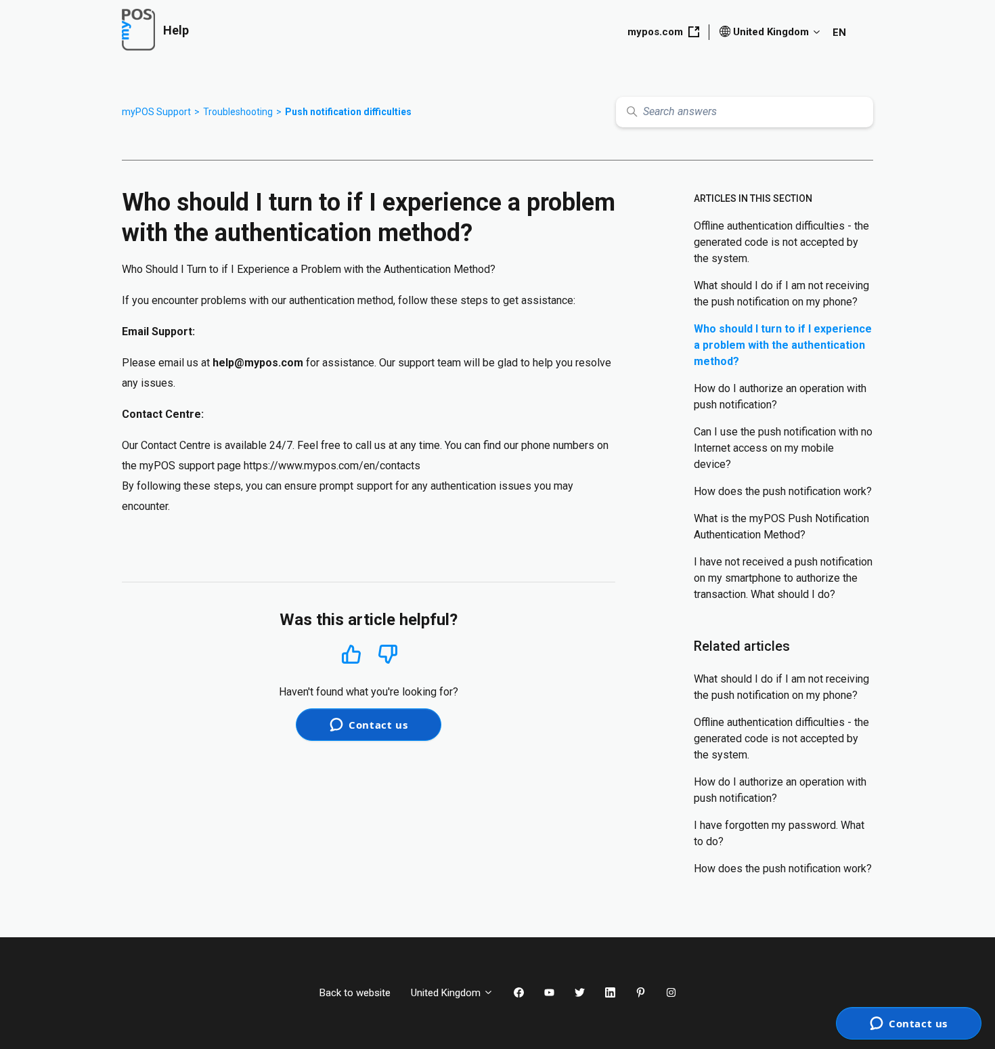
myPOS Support (156, 111)
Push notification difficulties (348, 111)
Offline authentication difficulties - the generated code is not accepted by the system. (781, 242)
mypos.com (655, 32)
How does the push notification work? (783, 491)
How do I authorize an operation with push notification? (780, 396)
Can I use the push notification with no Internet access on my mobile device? (783, 448)
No (388, 654)
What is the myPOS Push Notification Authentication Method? (781, 526)
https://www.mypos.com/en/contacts (332, 465)
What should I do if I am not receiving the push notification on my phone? (781, 293)
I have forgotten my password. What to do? (779, 833)
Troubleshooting (238, 111)
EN (839, 32)
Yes (351, 653)
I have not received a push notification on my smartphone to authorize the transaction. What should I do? (783, 578)
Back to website (355, 993)
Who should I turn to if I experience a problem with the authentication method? (783, 345)
